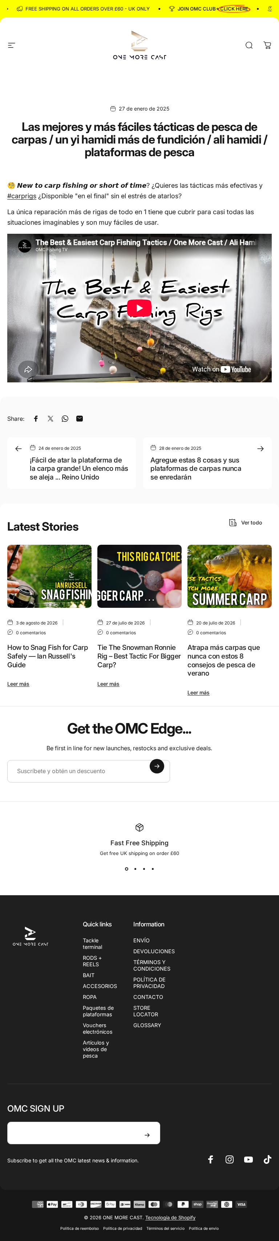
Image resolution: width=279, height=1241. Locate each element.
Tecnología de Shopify (170, 1217)
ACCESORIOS (100, 986)
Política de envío (204, 1228)
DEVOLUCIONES (154, 951)
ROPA (90, 997)
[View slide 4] (152, 869)
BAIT (88, 975)
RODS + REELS (92, 961)
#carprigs (21, 196)
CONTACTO (148, 997)
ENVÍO (141, 940)
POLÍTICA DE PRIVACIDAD (149, 982)
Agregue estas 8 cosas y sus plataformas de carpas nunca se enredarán (195, 468)
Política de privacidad (122, 1228)
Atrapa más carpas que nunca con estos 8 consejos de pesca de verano (223, 660)
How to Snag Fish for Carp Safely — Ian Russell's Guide (47, 656)
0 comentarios (31, 632)
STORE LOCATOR (145, 1011)
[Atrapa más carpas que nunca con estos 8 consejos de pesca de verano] (229, 576)
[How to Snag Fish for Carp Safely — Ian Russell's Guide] (49, 576)
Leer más (18, 684)
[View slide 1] (126, 869)
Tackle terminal (92, 943)
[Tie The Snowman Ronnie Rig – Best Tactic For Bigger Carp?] (139, 576)
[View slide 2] (135, 869)
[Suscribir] (157, 766)
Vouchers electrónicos (98, 1028)
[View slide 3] (144, 869)
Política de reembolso (79, 1228)
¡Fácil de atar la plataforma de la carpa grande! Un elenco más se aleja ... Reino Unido (79, 468)
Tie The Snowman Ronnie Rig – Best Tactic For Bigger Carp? (139, 656)
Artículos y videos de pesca (96, 1049)
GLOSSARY (147, 1025)
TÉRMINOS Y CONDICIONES (151, 965)
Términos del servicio (165, 1228)
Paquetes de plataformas (98, 1011)
